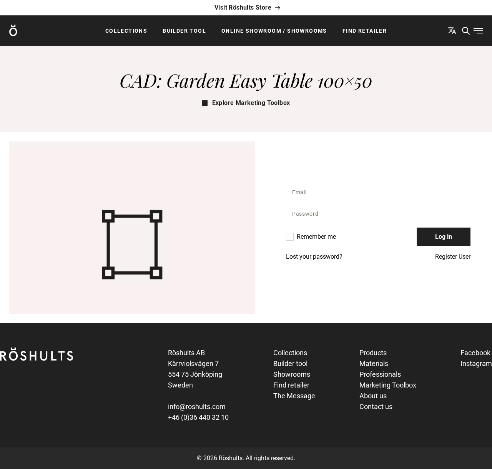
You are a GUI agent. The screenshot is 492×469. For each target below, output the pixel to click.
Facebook (475, 353)
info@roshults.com (197, 406)
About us (373, 396)
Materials (373, 363)
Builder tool (184, 31)
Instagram (476, 363)
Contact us (375, 406)
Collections (126, 31)
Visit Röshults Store (242, 7)
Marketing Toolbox (387, 385)
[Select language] (452, 30)
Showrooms (291, 374)
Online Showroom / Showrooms (274, 31)
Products (373, 353)
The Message (294, 396)
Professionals (380, 374)
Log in (443, 236)
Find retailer (364, 31)
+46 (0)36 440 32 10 (198, 417)
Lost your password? (314, 256)
